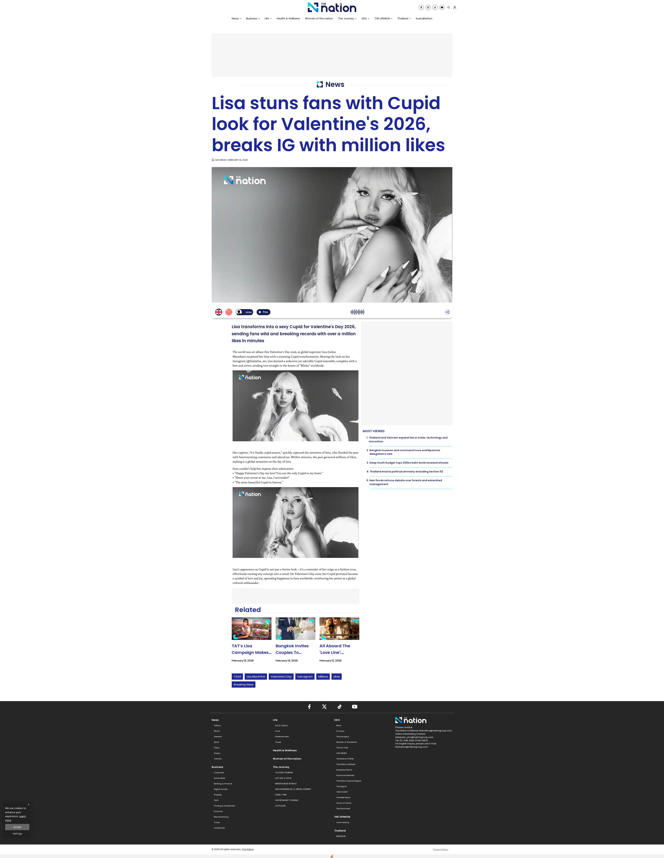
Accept (17, 827)
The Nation (248, 849)
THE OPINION (382, 18)
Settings (17, 833)
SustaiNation (424, 18)
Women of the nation (319, 18)
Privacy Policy (440, 849)
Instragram (305, 677)
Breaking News (243, 685)
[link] (251, 642)
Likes (336, 677)
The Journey (346, 18)
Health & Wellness (288, 18)
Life (267, 18)
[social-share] (421, 7)
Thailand (402, 18)
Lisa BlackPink (256, 677)
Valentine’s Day (281, 677)
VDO (364, 18)
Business (251, 18)
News (235, 18)
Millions (323, 677)
